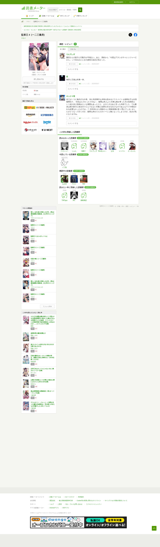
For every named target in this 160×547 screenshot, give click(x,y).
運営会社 (52, 500)
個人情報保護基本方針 (66, 500)
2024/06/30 (95, 118)
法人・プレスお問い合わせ (73, 504)
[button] (80, 9)
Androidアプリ (54, 507)
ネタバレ (73, 49)
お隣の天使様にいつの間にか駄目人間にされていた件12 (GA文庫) (43, 381)
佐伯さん (33, 384)
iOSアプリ (66, 507)
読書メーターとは (55, 497)
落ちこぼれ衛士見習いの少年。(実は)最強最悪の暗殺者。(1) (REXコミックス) (42, 214)
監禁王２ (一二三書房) (38, 247)
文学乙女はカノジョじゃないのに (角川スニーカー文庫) (42, 369)
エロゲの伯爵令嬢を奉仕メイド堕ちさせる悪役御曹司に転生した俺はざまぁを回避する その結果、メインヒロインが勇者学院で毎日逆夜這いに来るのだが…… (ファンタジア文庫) (43, 320)
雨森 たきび (34, 348)
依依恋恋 (33, 361)
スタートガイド (69, 497)
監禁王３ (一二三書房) (38, 270)
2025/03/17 (95, 83)
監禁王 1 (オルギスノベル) (39, 236)
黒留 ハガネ (34, 335)
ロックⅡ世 (70, 96)
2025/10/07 (95, 64)
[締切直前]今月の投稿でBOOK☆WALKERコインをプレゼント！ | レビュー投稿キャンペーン (53, 26)
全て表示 (63, 49)
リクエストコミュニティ (94, 504)
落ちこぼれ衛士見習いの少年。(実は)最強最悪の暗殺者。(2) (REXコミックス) (42, 283)
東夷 (32, 326)
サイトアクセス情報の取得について (116, 500)
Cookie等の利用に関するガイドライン (89, 500)
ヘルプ (52, 504)
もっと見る (48, 306)
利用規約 (81, 497)
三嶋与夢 (33, 395)
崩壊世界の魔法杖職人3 (38, 333)
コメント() (85, 64)
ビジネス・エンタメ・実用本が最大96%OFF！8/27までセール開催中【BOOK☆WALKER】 (53, 30)
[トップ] (22, 22)
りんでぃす (70, 54)
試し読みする (39, 79)
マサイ (28, 21)
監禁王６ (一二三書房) (38, 294)
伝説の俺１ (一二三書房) (38, 259)
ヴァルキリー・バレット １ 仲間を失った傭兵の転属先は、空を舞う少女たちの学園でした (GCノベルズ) (43, 404)
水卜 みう (33, 372)
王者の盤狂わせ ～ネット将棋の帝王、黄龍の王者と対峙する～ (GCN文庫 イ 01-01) (42, 357)
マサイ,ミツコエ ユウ (37, 218)
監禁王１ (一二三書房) (38, 225)
